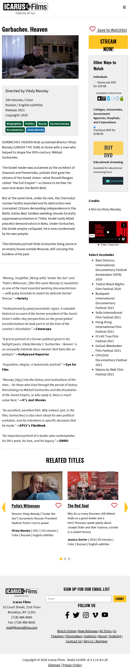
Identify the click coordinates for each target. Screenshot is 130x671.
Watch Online (66, 631)
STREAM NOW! (108, 43)
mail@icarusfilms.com (21, 627)
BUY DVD (108, 149)
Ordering (115, 636)
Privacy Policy (72, 665)
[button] (3, 507)
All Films (106, 631)
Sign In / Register (95, 641)
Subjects (90, 636)
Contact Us (74, 641)
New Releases (88, 631)
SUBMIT (119, 599)
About (102, 636)
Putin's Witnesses (26, 505)
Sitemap (54, 665)
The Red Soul (78, 505)
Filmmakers (74, 636)
